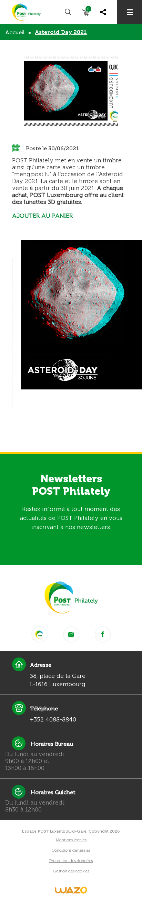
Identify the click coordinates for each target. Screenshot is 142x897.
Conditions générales (71, 850)
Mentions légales (71, 839)
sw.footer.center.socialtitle (39, 634)
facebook (103, 634)
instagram (71, 634)
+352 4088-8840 (53, 719)
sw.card (88, 10)
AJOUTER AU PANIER (42, 215)
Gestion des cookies (71, 871)
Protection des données (71, 860)
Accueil (14, 32)
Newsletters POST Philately (71, 485)
